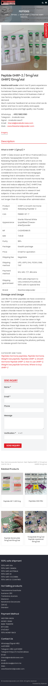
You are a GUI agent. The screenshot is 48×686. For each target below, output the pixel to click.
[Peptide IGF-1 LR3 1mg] (12, 484)
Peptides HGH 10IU (36, 501)
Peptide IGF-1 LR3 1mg (12, 501)
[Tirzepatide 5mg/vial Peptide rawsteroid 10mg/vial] (36, 522)
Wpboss (44, 683)
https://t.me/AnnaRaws (19, 652)
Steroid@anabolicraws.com (20, 123)
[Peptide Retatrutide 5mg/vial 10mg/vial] (12, 522)
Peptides (14, 15)
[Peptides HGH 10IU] (36, 484)
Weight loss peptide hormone (14, 364)
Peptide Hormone (36, 356)
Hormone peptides (18, 356)
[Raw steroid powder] (20, 3)
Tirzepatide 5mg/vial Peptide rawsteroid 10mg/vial (35, 539)
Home (7, 15)
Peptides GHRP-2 (28, 359)
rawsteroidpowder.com (11, 681)
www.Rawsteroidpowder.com (20, 126)
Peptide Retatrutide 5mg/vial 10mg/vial (12, 539)
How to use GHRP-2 (34, 361)
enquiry (4, 132)
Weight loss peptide (10, 359)
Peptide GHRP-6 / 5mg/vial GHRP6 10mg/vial (35, 463)
